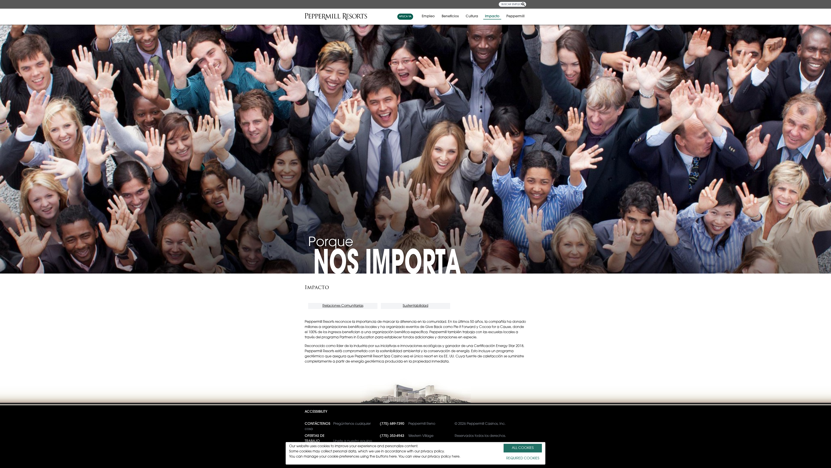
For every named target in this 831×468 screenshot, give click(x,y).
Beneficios (450, 16)
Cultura (472, 16)
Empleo (428, 16)
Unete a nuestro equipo (338, 438)
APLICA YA (405, 16)
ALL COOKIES (523, 448)
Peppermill (515, 16)
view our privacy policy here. (436, 456)
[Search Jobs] (523, 4)
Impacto (492, 16)
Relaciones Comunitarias (342, 306)
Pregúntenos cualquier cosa (338, 426)
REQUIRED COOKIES (522, 458)
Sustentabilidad (415, 306)
